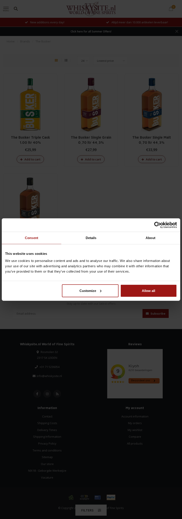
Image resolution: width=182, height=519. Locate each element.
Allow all (148, 290)
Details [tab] (91, 238)
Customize (87, 290)
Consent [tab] (31, 238)
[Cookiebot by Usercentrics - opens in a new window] (157, 225)
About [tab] (150, 238)
